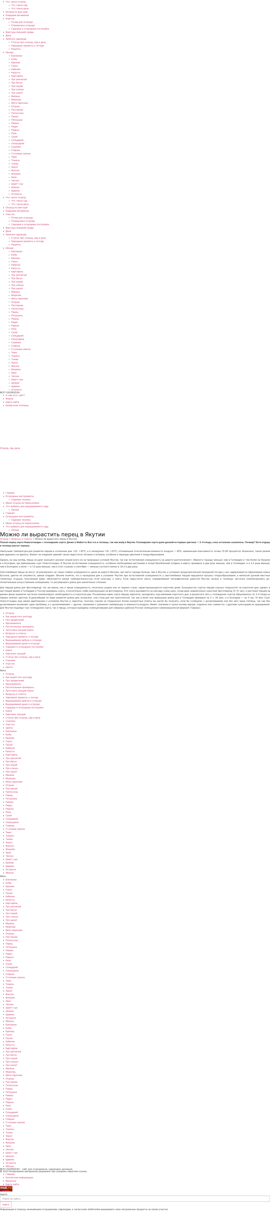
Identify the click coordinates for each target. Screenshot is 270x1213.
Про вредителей (15, 619)
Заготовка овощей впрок (20, 629)
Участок (10, 18)
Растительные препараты (20, 626)
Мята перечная (19, 102)
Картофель (17, 75)
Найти (5, 1204)
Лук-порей (17, 86)
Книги (9, 650)
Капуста (15, 72)
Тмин (14, 156)
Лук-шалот (17, 92)
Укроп (14, 167)
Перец (14, 116)
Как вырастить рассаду (19, 616)
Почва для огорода (22, 22)
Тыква (14, 163)
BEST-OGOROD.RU (10, 392)
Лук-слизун (17, 89)
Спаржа (15, 150)
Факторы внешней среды (20, 32)
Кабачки (15, 69)
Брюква (15, 62)
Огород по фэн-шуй (17, 11)
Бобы (14, 59)
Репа (13, 133)
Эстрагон (16, 194)
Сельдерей (17, 140)
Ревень (15, 123)
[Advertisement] (84, 426)
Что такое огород (16, 1)
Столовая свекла (20, 153)
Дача (8, 35)
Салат (14, 136)
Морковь (16, 99)
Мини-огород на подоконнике (22, 502)
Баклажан (16, 55)
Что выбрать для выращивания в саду (27, 506)
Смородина (17, 143)
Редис (14, 126)
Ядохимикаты (13, 623)
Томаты (15, 160)
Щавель (15, 190)
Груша (9, 744)
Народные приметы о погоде (27, 45)
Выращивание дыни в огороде (23, 643)
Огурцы (15, 106)
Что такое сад (19, 5)
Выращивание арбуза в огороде (23, 640)
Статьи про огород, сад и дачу (28, 42)
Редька (15, 129)
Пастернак (17, 109)
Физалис (16, 173)
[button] (135, 670)
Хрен (14, 177)
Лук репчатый (19, 79)
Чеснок (15, 180)
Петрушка (16, 119)
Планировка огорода (23, 25)
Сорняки (16, 146)
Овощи (9, 52)
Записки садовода (16, 38)
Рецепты (16, 49)
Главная (10, 492)
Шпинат (15, 187)
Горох (14, 65)
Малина (15, 96)
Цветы (9, 667)
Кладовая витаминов (17, 15)
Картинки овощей (16, 653)
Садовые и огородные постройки (30, 28)
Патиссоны (17, 113)
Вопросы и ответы (16, 633)
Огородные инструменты (20, 496)
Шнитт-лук (17, 183)
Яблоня (10, 872)
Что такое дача (20, 8)
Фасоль (15, 170)
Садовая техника (21, 499)
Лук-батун (16, 82)
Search (3, 1194)
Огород (10, 613)
